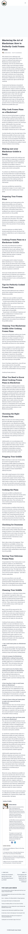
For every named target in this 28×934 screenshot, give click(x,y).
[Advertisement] (14, 20)
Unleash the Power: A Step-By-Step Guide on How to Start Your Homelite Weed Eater (13, 853)
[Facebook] (12, 842)
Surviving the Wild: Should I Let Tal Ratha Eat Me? (11, 900)
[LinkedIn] (15, 842)
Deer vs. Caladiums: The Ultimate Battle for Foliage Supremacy (13, 898)
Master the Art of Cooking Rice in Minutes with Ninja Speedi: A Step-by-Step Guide (13, 862)
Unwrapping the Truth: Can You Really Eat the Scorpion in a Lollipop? (21, 877)
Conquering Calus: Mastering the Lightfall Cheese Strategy (12, 910)
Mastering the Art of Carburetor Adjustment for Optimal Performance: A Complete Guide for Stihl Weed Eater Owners (14, 858)
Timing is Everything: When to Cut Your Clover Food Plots (12, 903)
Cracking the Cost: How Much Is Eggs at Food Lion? (11, 919)
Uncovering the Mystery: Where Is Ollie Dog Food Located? (13, 849)
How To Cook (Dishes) (17, 52)
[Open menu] (25, 3)
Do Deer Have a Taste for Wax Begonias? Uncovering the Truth (13, 912)
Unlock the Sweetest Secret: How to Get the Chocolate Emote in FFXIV (7, 876)
